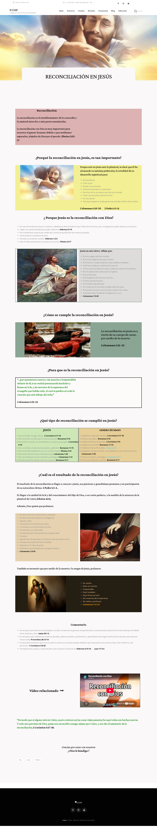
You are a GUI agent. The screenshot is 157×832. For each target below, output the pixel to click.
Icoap (64, 820)
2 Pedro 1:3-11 (111, 208)
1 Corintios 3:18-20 (37, 645)
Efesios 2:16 (66, 451)
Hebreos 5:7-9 (66, 229)
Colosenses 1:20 (61, 454)
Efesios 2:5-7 (65, 241)
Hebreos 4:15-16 (84, 649)
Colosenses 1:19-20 (92, 208)
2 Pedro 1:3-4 (50, 487)
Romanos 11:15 (67, 448)
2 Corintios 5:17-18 (52, 436)
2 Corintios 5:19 (113, 441)
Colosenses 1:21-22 (27, 401)
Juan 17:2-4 (99, 649)
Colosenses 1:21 (66, 457)
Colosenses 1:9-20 (91, 296)
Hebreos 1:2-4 (51, 238)
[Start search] (135, 11)
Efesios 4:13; (44, 498)
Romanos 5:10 (64, 439)
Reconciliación (46, 110)
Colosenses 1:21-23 (91, 604)
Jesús (28, 760)
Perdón (37, 760)
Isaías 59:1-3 (43, 633)
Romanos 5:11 (62, 460)
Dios (20, 760)
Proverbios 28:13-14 (40, 639)
